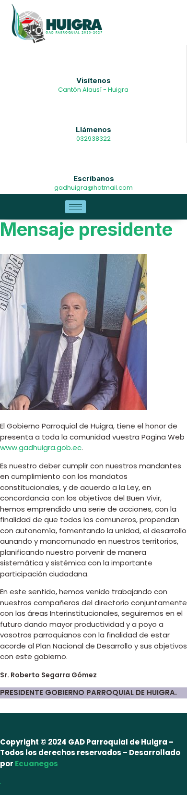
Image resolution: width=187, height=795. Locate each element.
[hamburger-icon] (75, 207)
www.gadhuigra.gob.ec (41, 447)
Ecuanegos (36, 763)
